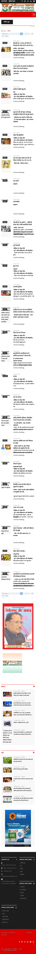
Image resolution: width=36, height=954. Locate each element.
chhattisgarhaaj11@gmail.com (9, 876)
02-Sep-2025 (16, 416)
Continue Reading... (19, 58)
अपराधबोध (16, 201)
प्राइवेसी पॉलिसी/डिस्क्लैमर (10, 950)
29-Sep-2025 (16, 243)
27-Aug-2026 (17, 701)
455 (5, 43)
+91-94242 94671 (7, 871)
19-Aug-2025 (16, 482)
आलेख (22, 896)
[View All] (34, 686)
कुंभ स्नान (16, 266)
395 (5, 417)
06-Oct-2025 (16, 179)
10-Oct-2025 (16, 156)
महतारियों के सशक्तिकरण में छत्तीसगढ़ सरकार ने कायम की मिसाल (21, 355)
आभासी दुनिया (17, 287)
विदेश (21, 869)
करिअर (22, 893)
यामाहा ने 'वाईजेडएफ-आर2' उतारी (21, 722)
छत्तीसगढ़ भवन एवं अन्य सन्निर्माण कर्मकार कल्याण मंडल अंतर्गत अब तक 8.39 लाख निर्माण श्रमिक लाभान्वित (24, 312)
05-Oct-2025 (16, 220)
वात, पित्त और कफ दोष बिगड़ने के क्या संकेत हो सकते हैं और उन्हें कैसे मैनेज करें (23, 799)
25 (32, 34)
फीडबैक (15, 949)
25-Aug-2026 (17, 757)
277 (5, 574)
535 (23, 796)
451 (24, 730)
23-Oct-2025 (16, 110)
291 (24, 691)
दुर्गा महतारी (16, 245)
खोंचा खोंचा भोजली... (19, 551)
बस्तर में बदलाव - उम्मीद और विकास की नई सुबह (23, 529)
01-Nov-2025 (16, 41)
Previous (5, 34)
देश (21, 866)
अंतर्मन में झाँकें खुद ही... (19, 89)
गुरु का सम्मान (17, 397)
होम (2, 949)
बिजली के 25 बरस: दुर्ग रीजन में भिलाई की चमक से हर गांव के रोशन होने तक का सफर (23, 45)
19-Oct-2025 (16, 133)
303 (5, 245)
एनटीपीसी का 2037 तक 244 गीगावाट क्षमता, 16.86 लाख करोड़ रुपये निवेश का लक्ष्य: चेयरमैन (22, 715)
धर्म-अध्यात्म (23, 898)
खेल (21, 872)
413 (24, 720)
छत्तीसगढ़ (22, 863)
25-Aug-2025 (16, 462)
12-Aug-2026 (17, 796)
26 (3, 36)
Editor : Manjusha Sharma (10, 868)
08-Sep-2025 (16, 374)
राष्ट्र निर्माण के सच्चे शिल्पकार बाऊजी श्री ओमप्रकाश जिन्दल (23, 575)
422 (5, 135)
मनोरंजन (22, 887)
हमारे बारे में (8, 949)
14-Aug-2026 (17, 786)
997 (5, 463)
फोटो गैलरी (4, 1)
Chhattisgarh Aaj (20, 932)
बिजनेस (22, 874)
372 (5, 353)
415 (24, 701)
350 (5, 286)
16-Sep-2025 (16, 307)
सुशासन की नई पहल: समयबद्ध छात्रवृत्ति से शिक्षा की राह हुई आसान (23, 113)
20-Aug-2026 (17, 777)
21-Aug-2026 (17, 767)
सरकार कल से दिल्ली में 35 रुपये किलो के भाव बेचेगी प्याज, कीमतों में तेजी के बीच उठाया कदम (23, 734)
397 (5, 89)
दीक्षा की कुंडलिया (18, 135)
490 (23, 767)
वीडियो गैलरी (12, 1)
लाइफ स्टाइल (5, 911)
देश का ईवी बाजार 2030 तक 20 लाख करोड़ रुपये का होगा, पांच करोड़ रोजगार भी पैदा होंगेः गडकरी (23, 705)
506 (5, 112)
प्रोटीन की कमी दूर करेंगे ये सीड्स (21, 769)
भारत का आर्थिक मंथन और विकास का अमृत (23, 441)
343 (5, 332)
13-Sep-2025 (16, 351)
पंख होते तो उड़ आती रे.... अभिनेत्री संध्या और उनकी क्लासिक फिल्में (22, 223)
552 (5, 222)
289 (5, 528)
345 (5, 158)
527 (24, 786)
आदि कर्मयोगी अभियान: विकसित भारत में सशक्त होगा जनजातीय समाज (22, 420)
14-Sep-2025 (16, 330)
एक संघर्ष (16, 181)
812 (5, 551)
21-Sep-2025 (16, 264)
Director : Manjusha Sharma (8, 865)
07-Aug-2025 (16, 572)
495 (24, 757)
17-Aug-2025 (16, 505)
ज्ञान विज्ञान (23, 890)
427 (5, 201)
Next (6, 36)
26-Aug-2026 (17, 730)
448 (6, 181)
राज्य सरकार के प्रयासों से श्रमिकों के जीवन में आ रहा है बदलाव (23, 67)
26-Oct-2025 (16, 87)
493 (24, 777)
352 (5, 484)
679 (5, 507)
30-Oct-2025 (16, 64)
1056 (6, 376)
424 (24, 711)
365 (5, 266)
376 (5, 309)
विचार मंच (4, 922)
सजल (15, 376)
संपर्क (20, 949)
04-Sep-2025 (16, 395)
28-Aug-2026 (17, 691)
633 (5, 397)
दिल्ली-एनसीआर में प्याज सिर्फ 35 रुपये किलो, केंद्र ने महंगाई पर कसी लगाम (22, 694)
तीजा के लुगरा (17, 463)
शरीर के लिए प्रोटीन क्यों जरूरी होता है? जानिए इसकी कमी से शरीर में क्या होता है (22, 790)
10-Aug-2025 (16, 526)
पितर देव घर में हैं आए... (19, 332)
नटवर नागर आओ (18, 507)
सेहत (3, 914)
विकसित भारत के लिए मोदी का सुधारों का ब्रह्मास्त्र (22, 485)
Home (4, 31)
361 (5, 66)
